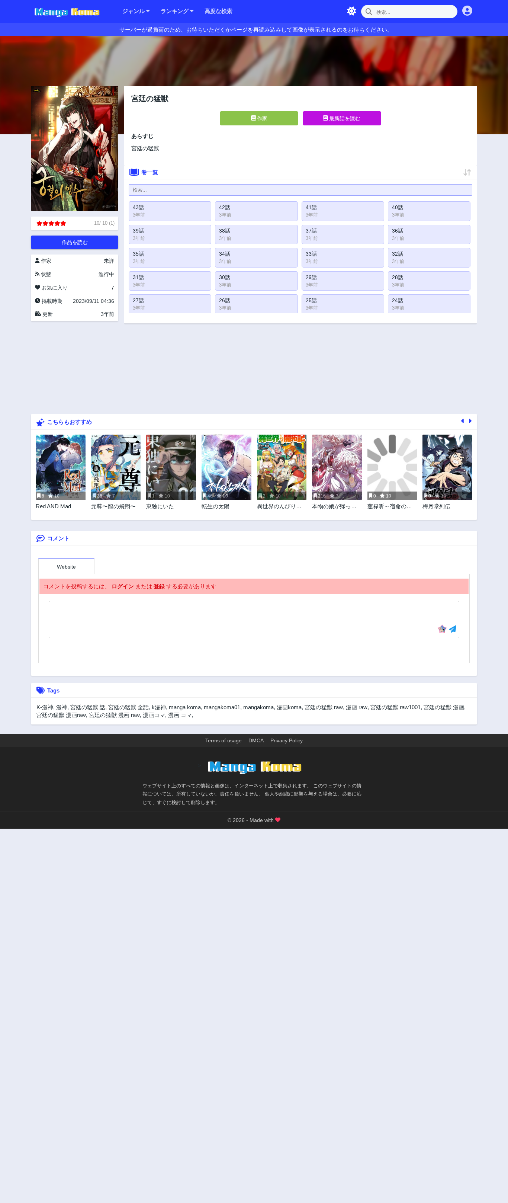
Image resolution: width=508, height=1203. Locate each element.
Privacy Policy (286, 740)
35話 (138, 254)
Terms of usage (223, 740)
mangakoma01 (222, 707)
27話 (138, 300)
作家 (261, 118)
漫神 (61, 707)
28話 (397, 277)
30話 (224, 277)
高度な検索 (218, 11)
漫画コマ (154, 715)
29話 (311, 277)
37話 (311, 231)
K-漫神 (44, 707)
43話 (138, 207)
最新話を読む (344, 118)
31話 (138, 277)
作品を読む (75, 242)
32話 (397, 254)
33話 (311, 254)
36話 (397, 231)
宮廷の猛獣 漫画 (444, 707)
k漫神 (159, 707)
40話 (397, 207)
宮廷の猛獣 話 (87, 707)
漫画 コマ (180, 715)
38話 (224, 231)
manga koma (185, 707)
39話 (138, 231)
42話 (224, 207)
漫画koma (289, 707)
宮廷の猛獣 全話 (128, 707)
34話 (224, 254)
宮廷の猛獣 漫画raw (61, 715)
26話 (224, 300)
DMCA (256, 740)
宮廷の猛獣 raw (324, 707)
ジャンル (134, 11)
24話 (397, 300)
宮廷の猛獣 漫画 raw (114, 715)
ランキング (175, 11)
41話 (311, 207)
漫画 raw (356, 707)
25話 (311, 300)
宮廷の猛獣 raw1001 (395, 707)
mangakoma (258, 707)
